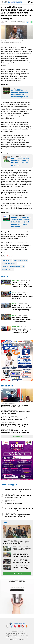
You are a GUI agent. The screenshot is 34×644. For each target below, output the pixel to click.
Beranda (25, 637)
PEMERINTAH (16, 327)
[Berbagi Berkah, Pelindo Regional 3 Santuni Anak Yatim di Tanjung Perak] (7, 555)
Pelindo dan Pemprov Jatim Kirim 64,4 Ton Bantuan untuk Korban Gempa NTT (14, 418)
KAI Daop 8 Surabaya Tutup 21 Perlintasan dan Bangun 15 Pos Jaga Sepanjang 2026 (22, 308)
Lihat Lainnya (16, 436)
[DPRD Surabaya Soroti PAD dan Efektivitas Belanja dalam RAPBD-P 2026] (6, 330)
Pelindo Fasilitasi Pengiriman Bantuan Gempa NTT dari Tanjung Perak (17, 515)
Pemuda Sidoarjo (7, 270)
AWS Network (23, 635)
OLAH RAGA (15, 280)
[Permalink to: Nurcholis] (2, 22)
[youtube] (19, 626)
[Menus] (2, 2)
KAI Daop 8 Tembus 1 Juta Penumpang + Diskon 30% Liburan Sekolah (21, 568)
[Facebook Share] (23, 22)
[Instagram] (15, 626)
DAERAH (19, 21)
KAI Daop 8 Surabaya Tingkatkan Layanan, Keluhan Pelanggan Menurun (16, 542)
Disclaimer (24, 633)
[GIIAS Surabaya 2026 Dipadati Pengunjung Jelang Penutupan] (6, 295)
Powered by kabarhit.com (17, 639)
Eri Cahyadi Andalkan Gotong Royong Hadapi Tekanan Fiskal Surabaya (15, 412)
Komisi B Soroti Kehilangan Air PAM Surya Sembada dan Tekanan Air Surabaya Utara (15, 431)
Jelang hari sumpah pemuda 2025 (13, 266)
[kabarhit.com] (13, 2)
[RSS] (26, 626)
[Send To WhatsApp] (31, 22)
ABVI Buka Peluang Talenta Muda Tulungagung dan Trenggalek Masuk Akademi (22, 285)
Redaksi (22, 631)
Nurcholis (13, 21)
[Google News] (22, 626)
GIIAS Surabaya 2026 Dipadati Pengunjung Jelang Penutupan (22, 296)
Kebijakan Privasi (11, 635)
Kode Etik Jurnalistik (12, 633)
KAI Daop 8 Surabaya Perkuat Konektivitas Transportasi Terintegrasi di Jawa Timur (22, 548)
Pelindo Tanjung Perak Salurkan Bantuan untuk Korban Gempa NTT (18, 496)
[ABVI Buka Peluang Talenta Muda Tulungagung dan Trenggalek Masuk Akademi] (6, 284)
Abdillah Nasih (6, 260)
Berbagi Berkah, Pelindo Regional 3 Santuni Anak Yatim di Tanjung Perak (20, 555)
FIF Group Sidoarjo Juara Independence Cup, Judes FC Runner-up (18, 490)
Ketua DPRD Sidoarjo (20, 260)
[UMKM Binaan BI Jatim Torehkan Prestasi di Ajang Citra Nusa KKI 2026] (6, 318)
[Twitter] (11, 626)
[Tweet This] (27, 22)
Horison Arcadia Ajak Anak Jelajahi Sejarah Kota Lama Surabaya (19, 509)
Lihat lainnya (16, 573)
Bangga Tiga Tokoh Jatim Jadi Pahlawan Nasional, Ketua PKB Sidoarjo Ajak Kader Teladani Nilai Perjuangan (21, 222)
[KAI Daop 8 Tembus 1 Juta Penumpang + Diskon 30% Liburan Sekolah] (7, 567)
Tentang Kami (13, 631)
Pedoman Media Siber (13, 637)
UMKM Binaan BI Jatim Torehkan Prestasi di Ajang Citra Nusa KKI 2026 (21, 319)
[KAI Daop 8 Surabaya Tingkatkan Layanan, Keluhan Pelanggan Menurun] (17, 531)
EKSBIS (14, 292)
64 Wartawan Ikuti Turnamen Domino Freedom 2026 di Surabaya (17, 502)
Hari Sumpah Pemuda (9, 263)
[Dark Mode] (29, 2)
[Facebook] (7, 626)
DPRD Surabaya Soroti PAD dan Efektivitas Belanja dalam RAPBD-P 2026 (22, 331)
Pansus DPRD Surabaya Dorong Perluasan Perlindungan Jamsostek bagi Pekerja (14, 425)
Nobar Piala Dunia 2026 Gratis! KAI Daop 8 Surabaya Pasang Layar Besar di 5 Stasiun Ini (22, 561)
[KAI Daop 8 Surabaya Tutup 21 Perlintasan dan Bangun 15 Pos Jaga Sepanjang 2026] (6, 307)
